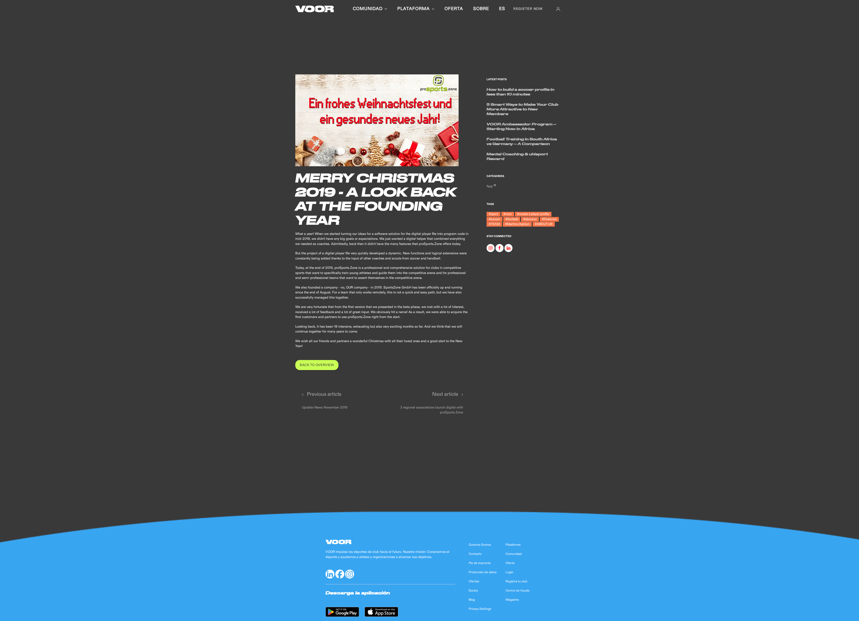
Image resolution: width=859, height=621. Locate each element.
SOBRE (481, 9)
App (490, 186)
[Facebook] (499, 248)
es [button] (502, 9)
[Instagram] (491, 248)
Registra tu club (516, 581)
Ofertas (474, 581)
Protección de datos (483, 572)
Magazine (512, 599)
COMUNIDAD (368, 9)
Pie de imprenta (480, 563)
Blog (472, 599)
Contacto (475, 554)
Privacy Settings (480, 608)
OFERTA (453, 9)
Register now (527, 9)
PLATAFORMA (413, 9)
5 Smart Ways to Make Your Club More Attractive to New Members (522, 109)
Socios (473, 590)
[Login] (558, 9)
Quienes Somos (480, 544)
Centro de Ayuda (517, 590)
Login (509, 572)
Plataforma (513, 544)
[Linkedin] (508, 248)
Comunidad (514, 554)
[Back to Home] (314, 9)
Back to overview (317, 365)
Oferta (510, 563)
